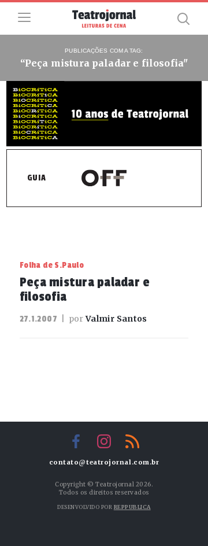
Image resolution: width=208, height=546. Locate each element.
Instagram (104, 441)
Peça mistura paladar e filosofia (85, 289)
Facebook (76, 441)
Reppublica (132, 507)
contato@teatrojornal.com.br (104, 462)
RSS (132, 441)
